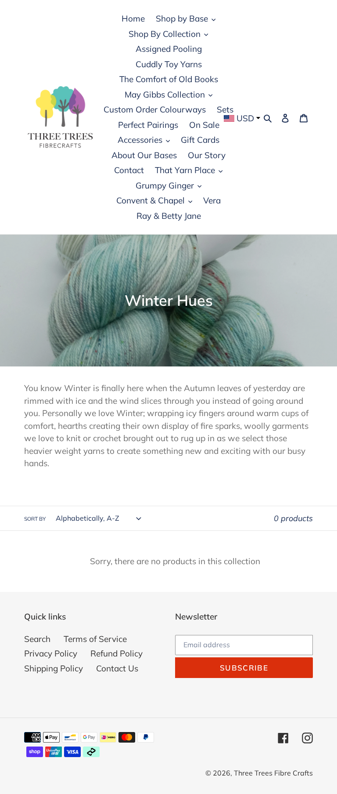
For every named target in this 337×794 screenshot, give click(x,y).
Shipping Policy (53, 668)
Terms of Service (95, 639)
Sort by (35, 518)
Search (37, 639)
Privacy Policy (50, 653)
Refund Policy (116, 653)
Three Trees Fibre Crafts (273, 773)
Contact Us (117, 668)
